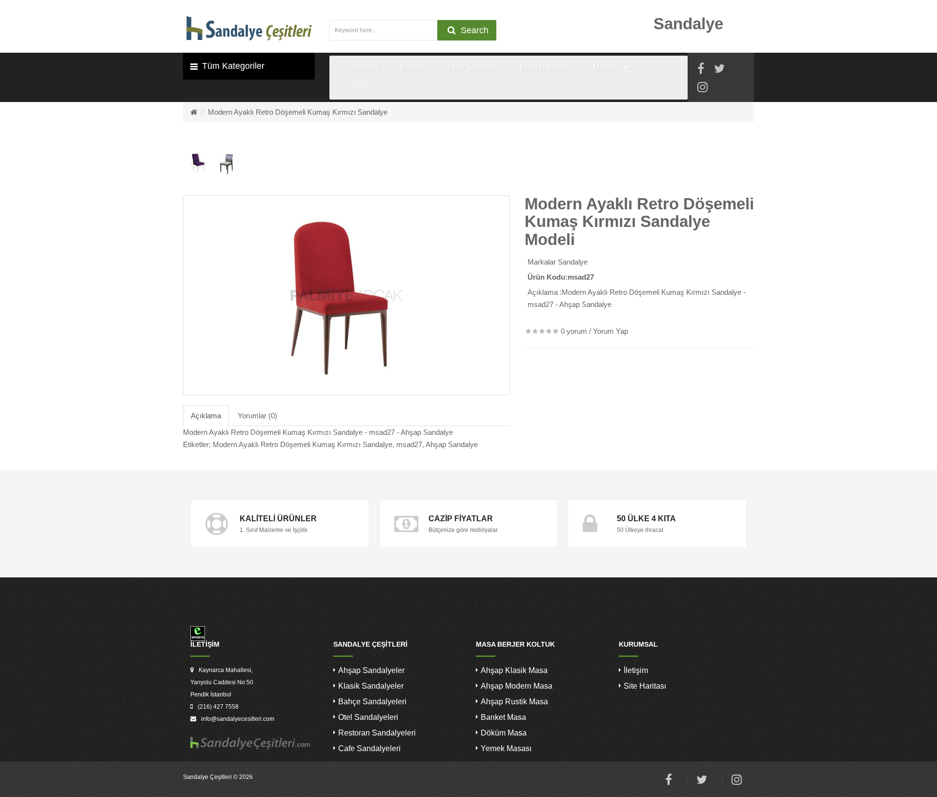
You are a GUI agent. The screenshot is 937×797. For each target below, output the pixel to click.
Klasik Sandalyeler (371, 686)
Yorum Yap (610, 331)
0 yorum (574, 331)
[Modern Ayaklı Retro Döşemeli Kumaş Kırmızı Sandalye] (346, 295)
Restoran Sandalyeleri (377, 733)
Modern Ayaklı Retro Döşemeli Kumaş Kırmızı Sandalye (297, 112)
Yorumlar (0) (257, 415)
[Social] (702, 88)
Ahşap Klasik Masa (514, 670)
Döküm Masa (504, 733)
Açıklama (206, 415)
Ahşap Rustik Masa (514, 701)
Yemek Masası (506, 748)
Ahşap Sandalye (452, 444)
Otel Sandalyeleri (368, 717)
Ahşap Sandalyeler (371, 670)
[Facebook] (701, 70)
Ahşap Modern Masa (516, 686)
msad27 (409, 444)
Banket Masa (503, 717)
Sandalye (573, 262)
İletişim (636, 670)
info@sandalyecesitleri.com (237, 718)
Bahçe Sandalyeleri (372, 701)
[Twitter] (719, 70)
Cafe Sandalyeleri (369, 748)
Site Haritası (645, 686)
